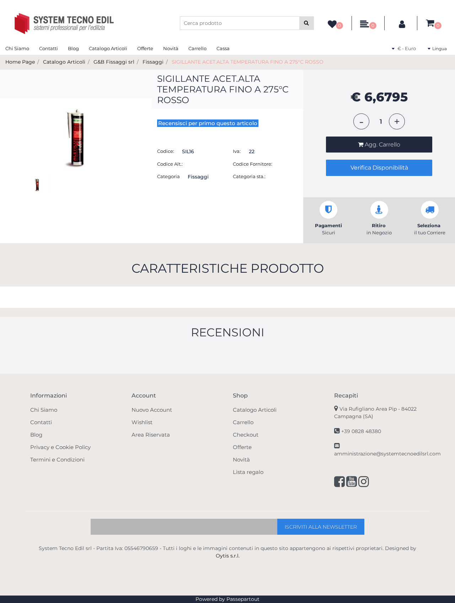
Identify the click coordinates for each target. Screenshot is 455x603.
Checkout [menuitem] (245, 434)
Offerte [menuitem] (145, 48)
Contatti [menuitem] (48, 48)
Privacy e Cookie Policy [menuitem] (60, 447)
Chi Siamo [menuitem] (17, 48)
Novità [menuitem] (170, 48)
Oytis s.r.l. (228, 556)
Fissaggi (153, 62)
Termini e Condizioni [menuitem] (57, 459)
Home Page (20, 62)
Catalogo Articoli (64, 62)
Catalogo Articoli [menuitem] (108, 48)
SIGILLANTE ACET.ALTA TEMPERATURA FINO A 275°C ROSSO (247, 62)
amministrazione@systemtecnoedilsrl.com (387, 453)
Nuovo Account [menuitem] (152, 409)
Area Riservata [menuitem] (151, 434)
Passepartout (242, 599)
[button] (306, 23)
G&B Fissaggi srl (113, 62)
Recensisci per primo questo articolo (207, 123)
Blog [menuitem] (73, 48)
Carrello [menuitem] (197, 48)
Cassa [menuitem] (223, 48)
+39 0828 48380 (361, 431)
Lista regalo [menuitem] (248, 472)
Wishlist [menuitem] (142, 422)
